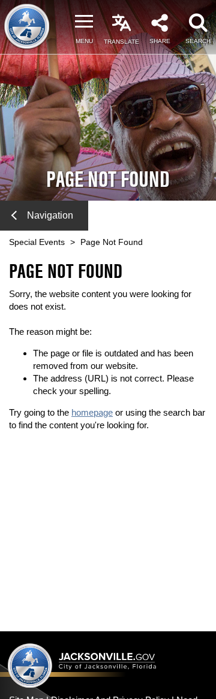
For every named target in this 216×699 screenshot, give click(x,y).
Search (198, 41)
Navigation (50, 215)
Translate (121, 41)
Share (159, 41)
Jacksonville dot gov (82, 665)
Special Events (37, 242)
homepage (92, 412)
